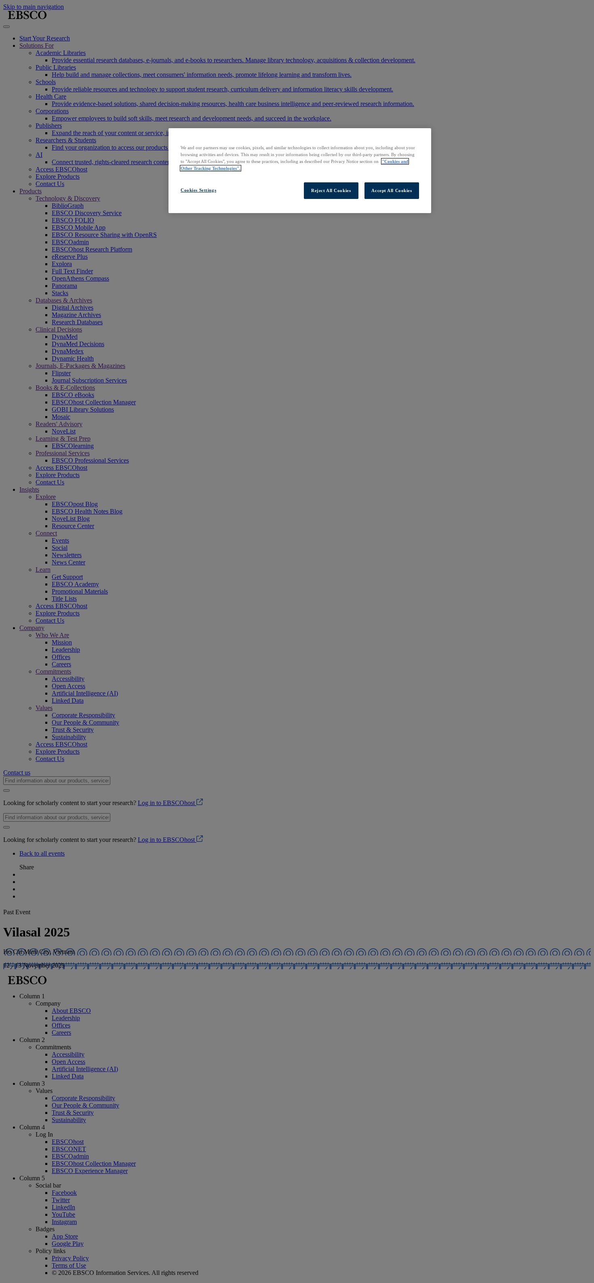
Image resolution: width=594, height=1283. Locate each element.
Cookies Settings (198, 190)
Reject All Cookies (331, 190)
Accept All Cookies (391, 190)
